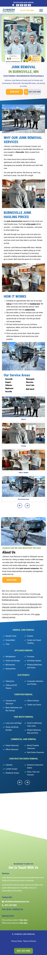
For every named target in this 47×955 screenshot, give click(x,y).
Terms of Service (29, 941)
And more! (30, 389)
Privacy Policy (16, 941)
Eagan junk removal (29, 597)
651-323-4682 (28, 10)
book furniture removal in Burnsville (15, 610)
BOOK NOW (14, 92)
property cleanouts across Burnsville (24, 607)
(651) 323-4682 (34, 92)
